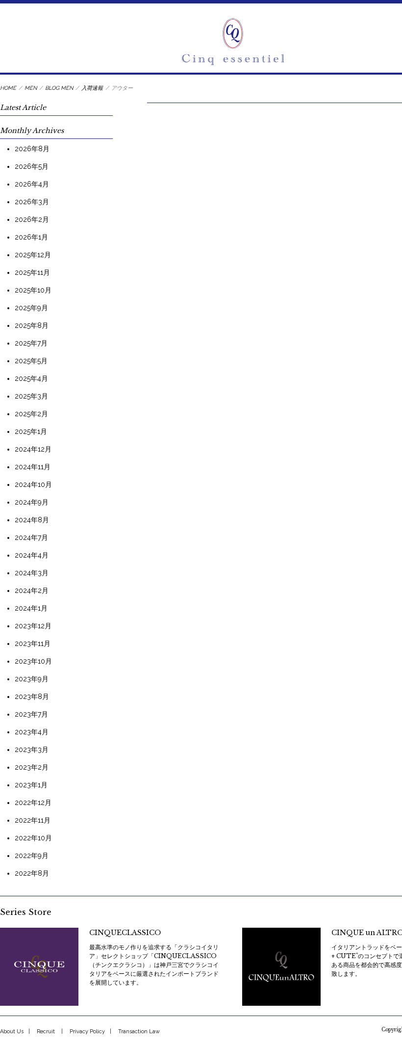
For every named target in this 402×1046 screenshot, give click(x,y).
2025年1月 (31, 431)
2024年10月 (33, 484)
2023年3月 (32, 749)
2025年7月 (31, 343)
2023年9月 (32, 679)
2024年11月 (32, 467)
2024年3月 (32, 573)
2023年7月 (31, 714)
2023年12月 (33, 626)
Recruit (46, 1031)
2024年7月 (31, 537)
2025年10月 (33, 290)
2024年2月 (32, 590)
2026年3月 (32, 202)
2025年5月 (31, 361)
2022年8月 (32, 873)
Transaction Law (139, 1031)
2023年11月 (32, 643)
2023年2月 (32, 767)
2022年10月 (33, 838)
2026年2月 (32, 219)
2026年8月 (32, 149)
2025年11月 (32, 272)
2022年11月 (32, 820)
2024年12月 (33, 449)
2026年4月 (32, 184)
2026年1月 (31, 237)
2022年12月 (33, 802)
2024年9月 (32, 502)
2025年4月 (31, 378)
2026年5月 (32, 166)
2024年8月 (32, 520)
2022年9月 (32, 855)
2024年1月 (31, 608)
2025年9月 (31, 308)
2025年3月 (31, 396)
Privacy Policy (87, 1031)
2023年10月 (33, 661)
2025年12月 (33, 255)
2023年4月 (32, 732)
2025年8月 (32, 325)
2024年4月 (32, 555)
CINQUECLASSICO (125, 932)
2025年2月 (31, 414)
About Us (12, 1031)
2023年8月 (32, 696)
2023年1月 (31, 785)
